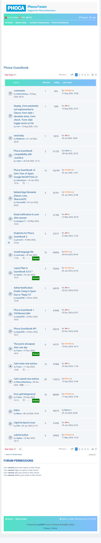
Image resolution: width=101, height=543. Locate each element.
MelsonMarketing (23, 382)
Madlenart (20, 139)
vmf (18, 126)
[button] (72, 74)
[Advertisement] (50, 45)
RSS (23, 17)
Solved (36, 258)
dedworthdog (22, 94)
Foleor (19, 350)
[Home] (16, 7)
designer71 (21, 221)
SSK (18, 426)
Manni (18, 413)
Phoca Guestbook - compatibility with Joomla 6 (24, 154)
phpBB (40, 524)
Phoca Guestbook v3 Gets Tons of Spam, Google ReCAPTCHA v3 (25, 173)
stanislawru (21, 180)
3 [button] (82, 75)
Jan (66, 105)
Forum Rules (12, 17)
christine (68, 90)
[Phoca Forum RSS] (20, 17)
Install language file (24, 252)
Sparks (19, 275)
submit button (21, 435)
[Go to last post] (73, 90)
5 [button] (87, 75)
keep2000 (20, 298)
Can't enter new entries (25, 363)
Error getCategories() (25, 394)
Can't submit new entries (26, 379)
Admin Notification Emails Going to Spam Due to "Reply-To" (25, 291)
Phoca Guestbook (16, 68)
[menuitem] (29, 17)
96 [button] (93, 75)
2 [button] (79, 75)
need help (19, 135)
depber (19, 438)
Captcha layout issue (24, 422)
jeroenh (19, 240)
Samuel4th (21, 202)
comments (19, 90)
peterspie (20, 255)
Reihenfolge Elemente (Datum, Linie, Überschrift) (25, 196)
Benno (67, 251)
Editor (17, 410)
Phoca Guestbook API (25, 328)
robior (18, 161)
